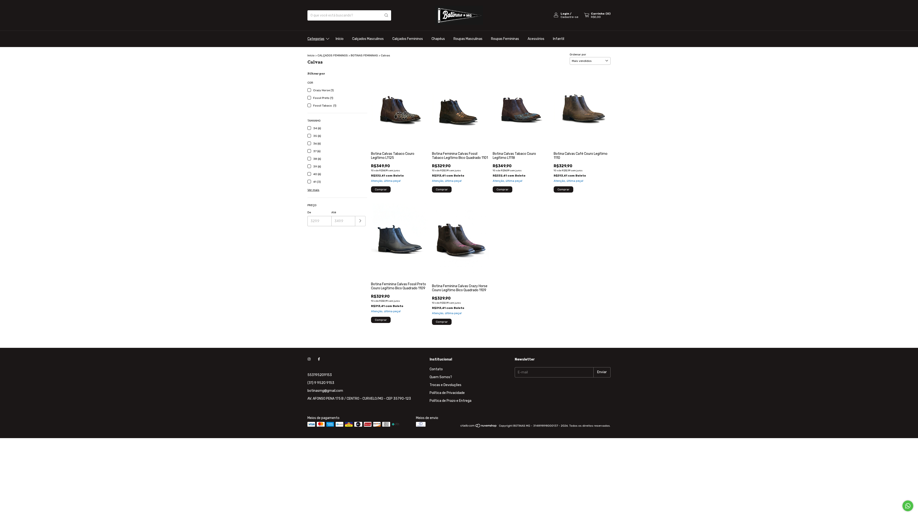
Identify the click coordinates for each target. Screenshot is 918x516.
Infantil (558, 39)
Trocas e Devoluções (445, 385)
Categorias (315, 39)
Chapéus (438, 39)
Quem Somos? (441, 377)
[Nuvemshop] (478, 427)
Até (333, 212)
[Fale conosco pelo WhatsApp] (907, 505)
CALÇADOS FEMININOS (332, 55)
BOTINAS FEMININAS (364, 55)
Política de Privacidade (447, 393)
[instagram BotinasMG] (309, 359)
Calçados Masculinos (368, 39)
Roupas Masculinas (468, 39)
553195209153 (319, 375)
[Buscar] (386, 15)
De (309, 212)
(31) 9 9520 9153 (320, 383)
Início (340, 39)
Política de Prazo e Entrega (450, 401)
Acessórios (536, 39)
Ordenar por (578, 54)
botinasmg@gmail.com (325, 391)
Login (565, 13)
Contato (436, 369)
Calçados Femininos (407, 39)
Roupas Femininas (505, 39)
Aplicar (360, 221)
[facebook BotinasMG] (319, 359)
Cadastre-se (569, 17)
